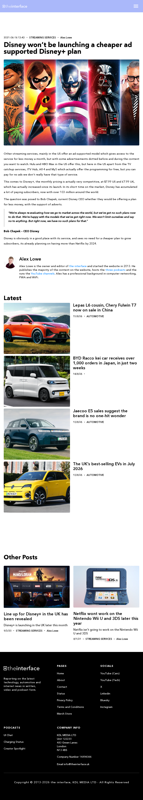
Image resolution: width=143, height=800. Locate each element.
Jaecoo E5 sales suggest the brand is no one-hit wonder (100, 413)
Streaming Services (42, 37)
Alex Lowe (66, 37)
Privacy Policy (65, 700)
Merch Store (64, 713)
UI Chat (8, 735)
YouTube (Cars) (110, 673)
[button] (136, 6)
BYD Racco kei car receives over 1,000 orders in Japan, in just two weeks (105, 363)
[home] (26, 6)
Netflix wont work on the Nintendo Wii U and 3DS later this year (105, 618)
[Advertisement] (28, 23)
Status (61, 693)
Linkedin (105, 693)
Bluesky (104, 700)
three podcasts (115, 270)
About (61, 680)
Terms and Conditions (70, 707)
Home (60, 673)
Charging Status (14, 741)
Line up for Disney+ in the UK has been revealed (36, 616)
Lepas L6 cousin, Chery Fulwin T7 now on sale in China (104, 308)
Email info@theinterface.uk (73, 764)
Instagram (106, 707)
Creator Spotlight (14, 748)
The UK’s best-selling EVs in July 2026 (104, 466)
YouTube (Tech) (110, 680)
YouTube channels (43, 273)
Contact (62, 686)
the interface (78, 266)
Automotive (95, 316)
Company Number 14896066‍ (74, 756)
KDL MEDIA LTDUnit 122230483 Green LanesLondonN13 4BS (67, 742)
